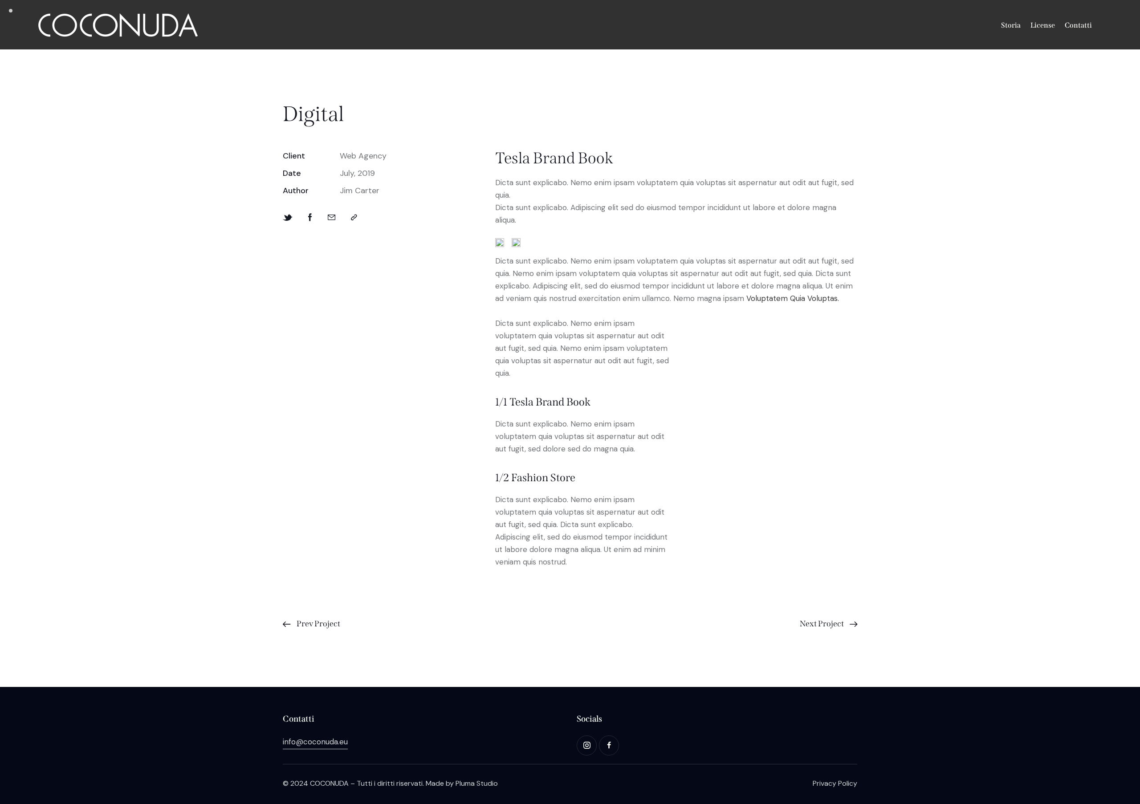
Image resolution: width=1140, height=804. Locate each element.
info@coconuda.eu (315, 742)
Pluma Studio (477, 783)
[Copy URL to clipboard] (354, 217)
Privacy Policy (835, 783)
